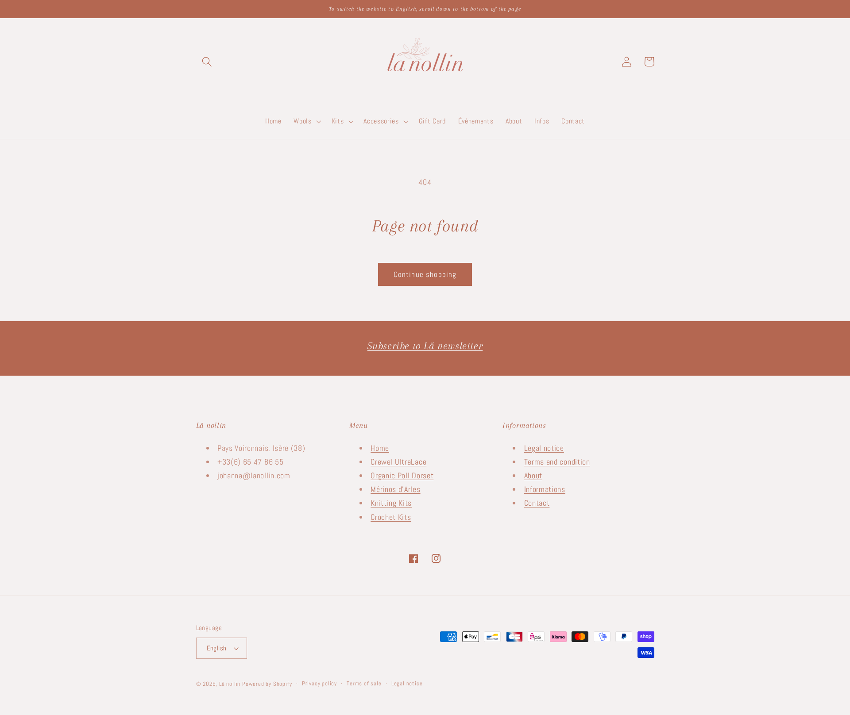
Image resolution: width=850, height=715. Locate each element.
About (533, 475)
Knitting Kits (391, 503)
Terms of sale (364, 683)
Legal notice (544, 448)
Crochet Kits (391, 517)
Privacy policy (319, 683)
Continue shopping (425, 274)
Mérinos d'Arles (395, 489)
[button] (207, 61)
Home (380, 448)
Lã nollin (229, 684)
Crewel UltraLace (398, 462)
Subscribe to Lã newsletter (425, 345)
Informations (544, 489)
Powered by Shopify (267, 684)
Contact (537, 503)
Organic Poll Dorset (402, 475)
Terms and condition (557, 462)
